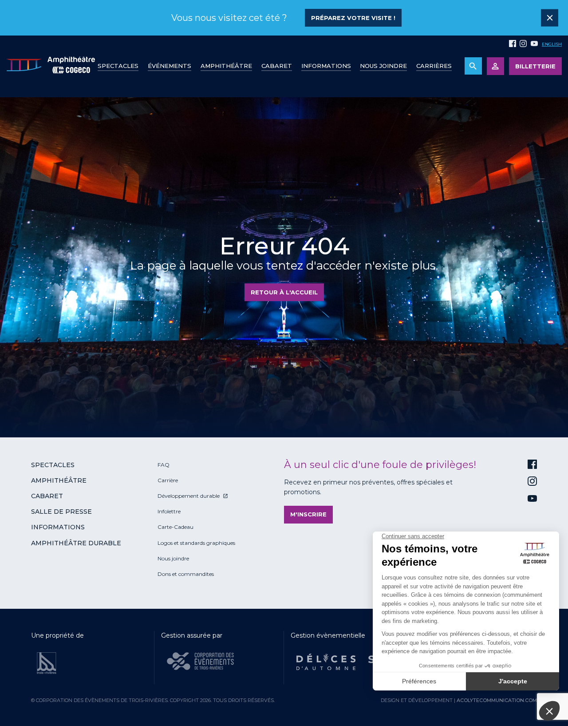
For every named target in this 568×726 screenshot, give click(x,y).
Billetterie (535, 66)
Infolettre (169, 511)
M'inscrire (308, 514)
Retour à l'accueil (284, 292)
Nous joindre (383, 65)
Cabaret (276, 65)
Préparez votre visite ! (353, 17)
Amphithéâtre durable (76, 543)
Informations (58, 527)
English (552, 44)
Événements (169, 65)
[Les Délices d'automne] (326, 662)
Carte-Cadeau (175, 527)
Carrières (434, 65)
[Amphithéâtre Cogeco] (50, 66)
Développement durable (189, 495)
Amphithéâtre (226, 65)
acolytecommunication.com (497, 700)
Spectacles (118, 65)
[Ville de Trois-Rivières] (46, 663)
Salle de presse (61, 512)
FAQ (164, 464)
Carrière (168, 480)
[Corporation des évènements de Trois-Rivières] (200, 661)
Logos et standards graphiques (196, 543)
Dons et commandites (186, 574)
